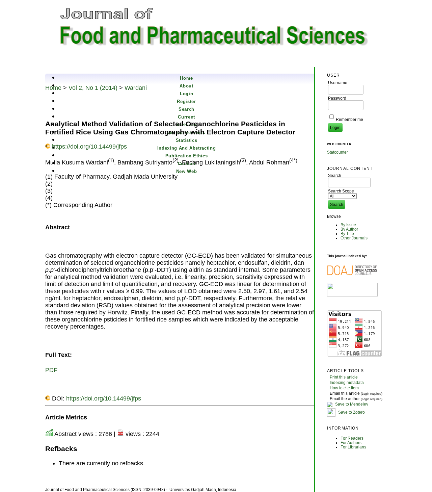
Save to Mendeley (351, 404)
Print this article (344, 377)
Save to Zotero (351, 412)
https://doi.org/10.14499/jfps (89, 146)
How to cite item (344, 388)
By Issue (348, 225)
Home (186, 78)
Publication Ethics (186, 155)
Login (186, 93)
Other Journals (354, 238)
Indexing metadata (347, 382)
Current (186, 117)
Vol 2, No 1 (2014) (93, 87)
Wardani (136, 87)
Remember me (349, 119)
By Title (347, 233)
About (186, 85)
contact (186, 163)
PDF (51, 370)
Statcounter (337, 152)
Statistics (186, 140)
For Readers (352, 438)
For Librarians (353, 447)
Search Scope (341, 191)
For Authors (351, 442)
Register (186, 101)
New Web (186, 171)
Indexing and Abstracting (186, 148)
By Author (349, 229)
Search (186, 109)
